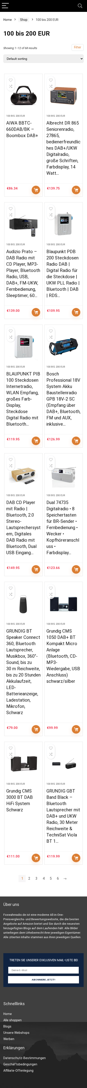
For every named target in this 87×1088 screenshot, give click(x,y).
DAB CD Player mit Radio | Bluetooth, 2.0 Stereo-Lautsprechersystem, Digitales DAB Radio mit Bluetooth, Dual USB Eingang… (23, 527)
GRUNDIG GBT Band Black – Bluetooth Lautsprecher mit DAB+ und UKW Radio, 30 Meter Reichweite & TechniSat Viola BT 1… (63, 816)
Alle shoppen (12, 1020)
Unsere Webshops (16, 1032)
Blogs (7, 1026)
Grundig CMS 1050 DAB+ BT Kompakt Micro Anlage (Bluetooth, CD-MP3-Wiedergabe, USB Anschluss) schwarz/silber (63, 656)
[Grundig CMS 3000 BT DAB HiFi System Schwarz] (23, 763)
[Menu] (5, 6)
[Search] (80, 6)
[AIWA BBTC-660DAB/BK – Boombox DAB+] (23, 95)
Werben (8, 1039)
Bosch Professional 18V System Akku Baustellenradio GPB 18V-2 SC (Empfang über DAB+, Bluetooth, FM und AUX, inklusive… (63, 399)
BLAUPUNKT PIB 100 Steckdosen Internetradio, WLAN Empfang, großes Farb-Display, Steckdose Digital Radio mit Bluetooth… (23, 399)
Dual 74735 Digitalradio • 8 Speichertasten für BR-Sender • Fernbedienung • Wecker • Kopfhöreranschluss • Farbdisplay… (62, 527)
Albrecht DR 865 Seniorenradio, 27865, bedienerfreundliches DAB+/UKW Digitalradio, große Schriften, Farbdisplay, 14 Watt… (63, 148)
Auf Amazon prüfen (36, 190)
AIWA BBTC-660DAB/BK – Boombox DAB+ (22, 129)
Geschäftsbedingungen (20, 1064)
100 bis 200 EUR (15, 115)
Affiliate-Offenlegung (18, 1070)
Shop (23, 20)
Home (7, 20)
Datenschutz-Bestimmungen (24, 1058)
